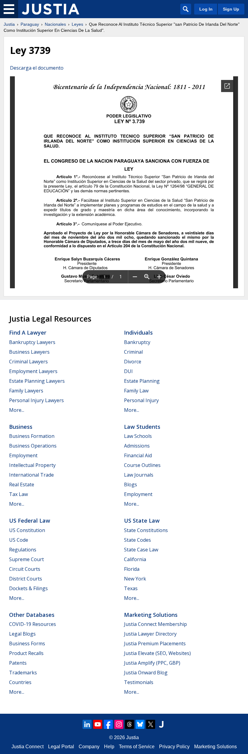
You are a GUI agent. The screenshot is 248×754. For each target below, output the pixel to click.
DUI (128, 371)
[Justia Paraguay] (50, 9)
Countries (20, 682)
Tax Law (18, 494)
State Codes (137, 540)
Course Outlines (142, 465)
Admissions (137, 445)
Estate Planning (142, 381)
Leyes (77, 24)
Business (20, 426)
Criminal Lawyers (28, 361)
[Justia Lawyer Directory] (161, 724)
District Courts (25, 578)
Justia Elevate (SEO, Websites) (157, 653)
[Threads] (129, 724)
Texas (131, 588)
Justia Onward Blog (146, 672)
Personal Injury (141, 400)
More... (16, 410)
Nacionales (55, 24)
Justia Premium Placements (155, 643)
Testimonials (138, 682)
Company (89, 746)
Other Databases (31, 614)
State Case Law (141, 549)
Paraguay (30, 24)
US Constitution (27, 530)
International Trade (31, 474)
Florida (131, 569)
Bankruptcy (137, 342)
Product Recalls (26, 653)
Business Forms (27, 643)
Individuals (138, 332)
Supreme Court (26, 559)
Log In (206, 9)
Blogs (130, 484)
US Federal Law (29, 520)
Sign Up (231, 9)
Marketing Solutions (151, 614)
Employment (23, 455)
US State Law (142, 520)
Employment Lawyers (33, 371)
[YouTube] (97, 724)
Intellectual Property (32, 465)
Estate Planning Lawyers (37, 381)
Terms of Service (137, 746)
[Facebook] (108, 724)
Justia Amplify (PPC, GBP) (152, 663)
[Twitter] (150, 724)
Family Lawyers (26, 390)
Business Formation (31, 436)
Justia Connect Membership (155, 624)
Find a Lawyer (27, 332)
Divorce (132, 361)
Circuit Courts (24, 569)
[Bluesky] (140, 724)
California (135, 559)
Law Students (142, 426)
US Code (18, 540)
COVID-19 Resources (32, 624)
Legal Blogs (22, 633)
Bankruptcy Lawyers (32, 342)
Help (109, 746)
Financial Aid (138, 455)
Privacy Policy (174, 746)
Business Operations (33, 445)
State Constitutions (146, 530)
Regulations (22, 549)
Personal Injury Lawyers (36, 400)
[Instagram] (118, 724)
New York (135, 578)
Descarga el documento (37, 67)
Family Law (136, 390)
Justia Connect (27, 746)
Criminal (133, 352)
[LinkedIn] (87, 724)
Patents (18, 663)
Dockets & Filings (28, 588)
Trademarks (23, 672)
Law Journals (138, 474)
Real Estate (21, 484)
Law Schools (138, 436)
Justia (9, 24)
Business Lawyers (29, 352)
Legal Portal (61, 746)
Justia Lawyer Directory (150, 633)
